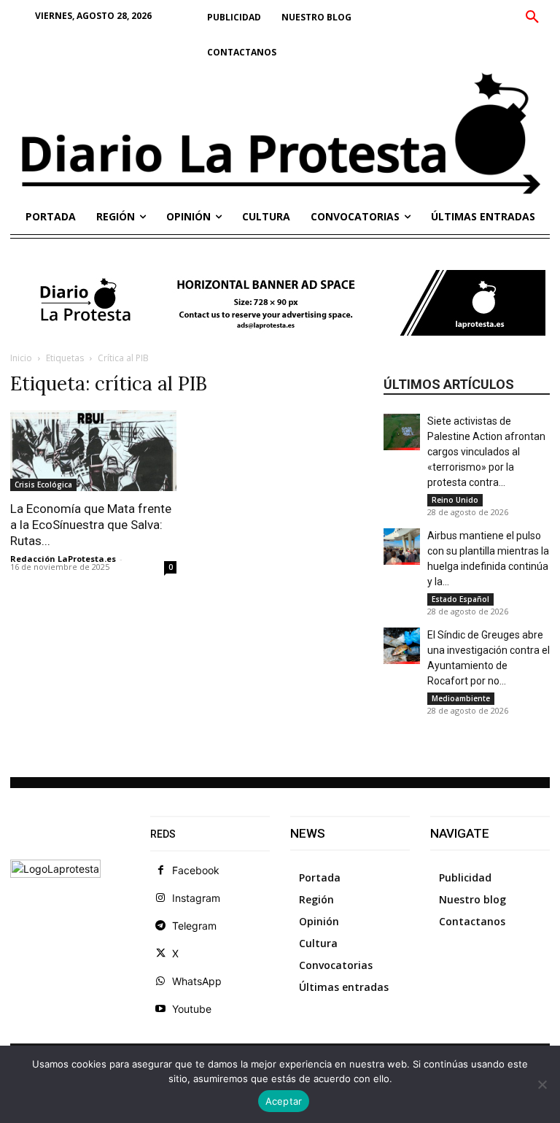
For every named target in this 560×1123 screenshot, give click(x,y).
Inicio (21, 358)
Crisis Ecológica (43, 484)
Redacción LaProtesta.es (63, 558)
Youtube (191, 1009)
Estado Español (460, 599)
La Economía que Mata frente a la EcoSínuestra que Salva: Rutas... (90, 524)
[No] (541, 1084)
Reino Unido (455, 500)
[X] (160, 953)
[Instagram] (160, 898)
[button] (532, 17)
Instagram (196, 898)
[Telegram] (160, 926)
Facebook (195, 870)
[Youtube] (160, 1009)
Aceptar (284, 1101)
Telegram (194, 925)
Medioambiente (461, 698)
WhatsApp (197, 981)
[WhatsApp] (160, 981)
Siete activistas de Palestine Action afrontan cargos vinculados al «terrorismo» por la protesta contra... (486, 451)
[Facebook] (160, 870)
